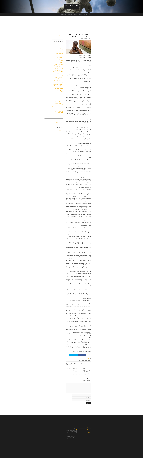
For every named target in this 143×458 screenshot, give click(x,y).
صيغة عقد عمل (89, 427)
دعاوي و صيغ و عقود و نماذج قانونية (83, 14)
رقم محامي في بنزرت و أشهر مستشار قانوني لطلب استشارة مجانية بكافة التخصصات (58, 91)
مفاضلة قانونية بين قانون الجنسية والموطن (85, 363)
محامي (89, 14)
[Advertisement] (71, 24)
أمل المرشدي (85, 38)
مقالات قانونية (88, 358)
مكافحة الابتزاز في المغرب (59, 130)
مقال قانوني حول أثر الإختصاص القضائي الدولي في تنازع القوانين (71, 363)
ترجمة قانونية (89, 432)
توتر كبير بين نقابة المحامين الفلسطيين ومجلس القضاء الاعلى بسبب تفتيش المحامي (78, 368)
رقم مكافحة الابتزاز (70, 14)
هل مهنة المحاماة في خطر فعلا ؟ (85, 373)
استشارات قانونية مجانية (71, 5)
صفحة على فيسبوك (63, 14)
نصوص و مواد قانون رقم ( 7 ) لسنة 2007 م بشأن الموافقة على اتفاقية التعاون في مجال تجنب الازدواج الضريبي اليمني (57, 101)
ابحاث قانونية (75, 14)
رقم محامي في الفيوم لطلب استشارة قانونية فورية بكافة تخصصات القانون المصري (58, 85)
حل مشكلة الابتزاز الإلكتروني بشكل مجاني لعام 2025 (82, 371)
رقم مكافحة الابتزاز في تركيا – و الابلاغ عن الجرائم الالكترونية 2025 (80, 370)
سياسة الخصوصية (71, 438)
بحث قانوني (89, 430)
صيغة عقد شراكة (89, 429)
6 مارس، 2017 (89, 38)
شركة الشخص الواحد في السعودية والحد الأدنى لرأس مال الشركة (81, 374)
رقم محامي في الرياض (60, 122)
